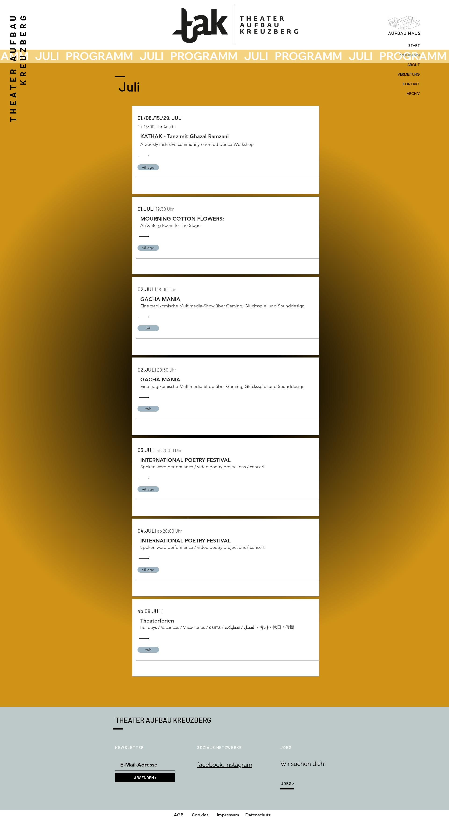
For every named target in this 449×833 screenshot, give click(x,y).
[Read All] (145, 156)
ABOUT (413, 64)
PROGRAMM (409, 55)
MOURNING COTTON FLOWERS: (182, 218)
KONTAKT (411, 84)
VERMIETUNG (409, 74)
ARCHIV (413, 93)
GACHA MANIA (160, 299)
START (414, 45)
